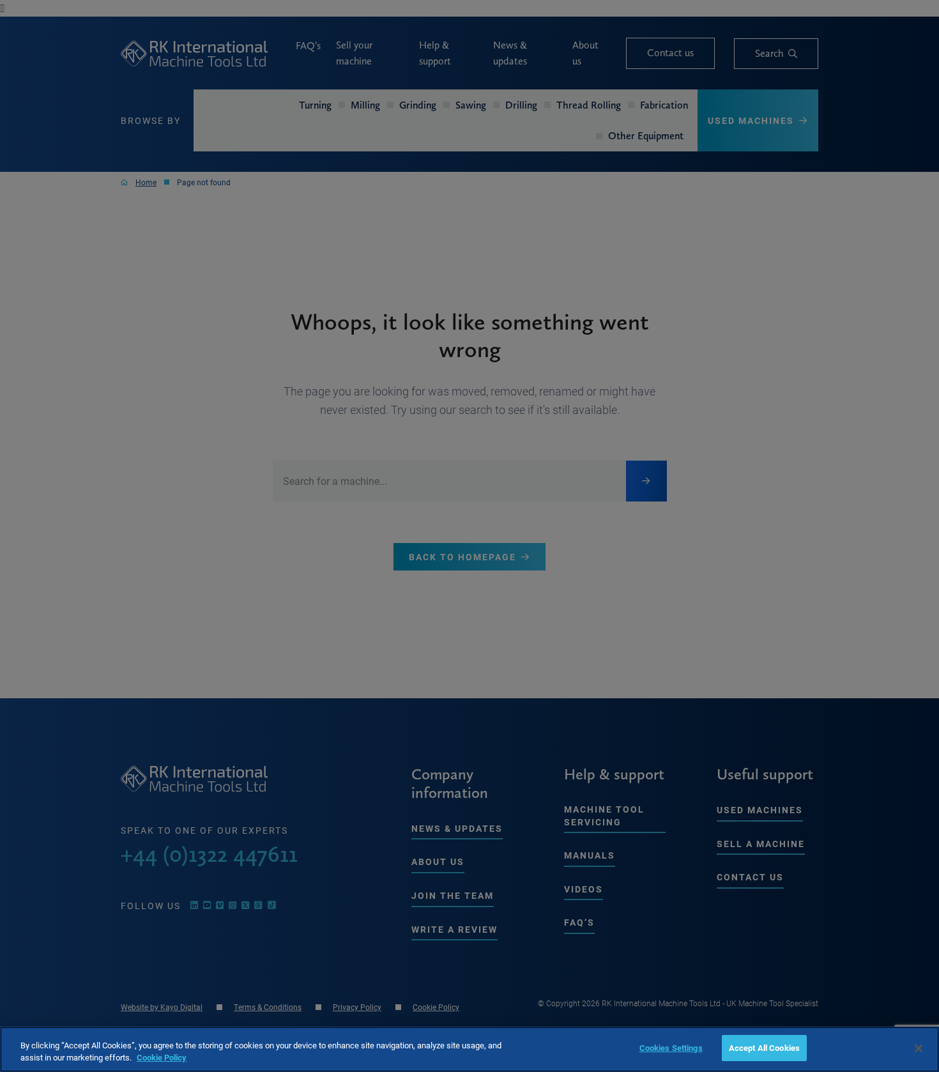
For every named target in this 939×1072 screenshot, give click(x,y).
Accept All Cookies (764, 1047)
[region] (469, 1049)
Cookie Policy (162, 1058)
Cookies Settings (671, 1047)
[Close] (919, 1048)
